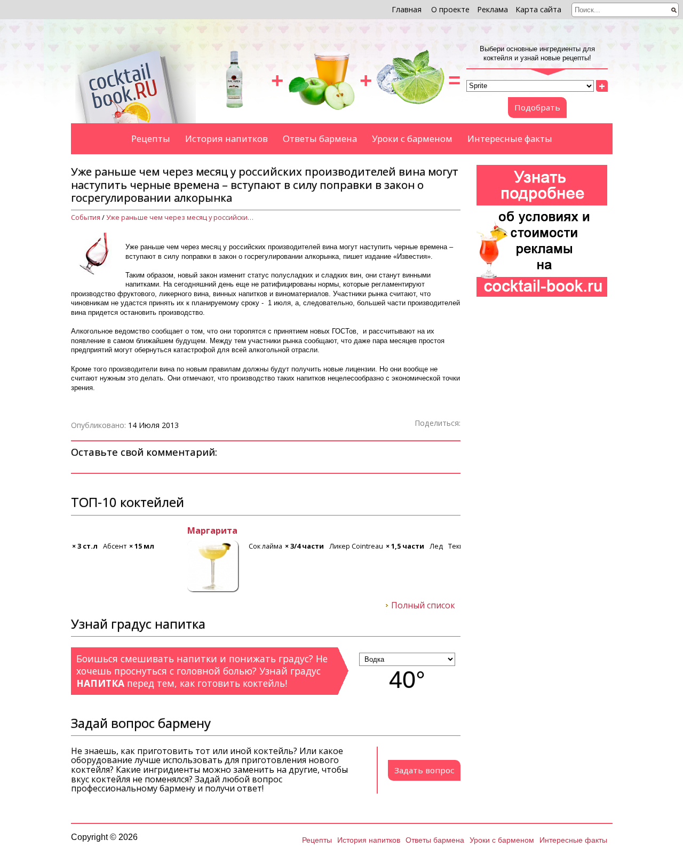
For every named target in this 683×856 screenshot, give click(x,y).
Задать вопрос (424, 770)
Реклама (492, 9)
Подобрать (537, 107)
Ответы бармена (320, 138)
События (85, 217)
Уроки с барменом (412, 138)
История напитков (226, 138)
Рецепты (150, 138)
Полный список (423, 606)
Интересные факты (509, 138)
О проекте (450, 9)
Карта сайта (538, 9)
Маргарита (96, 531)
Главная (407, 9)
